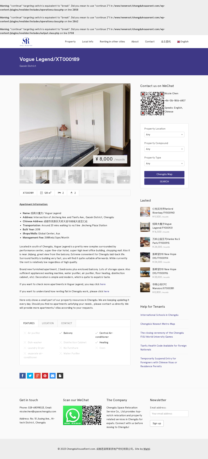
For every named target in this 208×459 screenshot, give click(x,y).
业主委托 (166, 41)
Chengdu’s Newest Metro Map (157, 323)
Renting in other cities (112, 41)
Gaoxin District (28, 66)
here (103, 284)
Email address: (158, 407)
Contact (150, 41)
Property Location (154, 128)
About (135, 41)
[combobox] (164, 134)
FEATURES (29, 323)
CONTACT (66, 323)
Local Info (87, 41)
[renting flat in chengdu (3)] (75, 125)
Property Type (152, 157)
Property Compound (156, 143)
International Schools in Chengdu (159, 315)
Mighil (146, 448)
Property (70, 41)
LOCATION (48, 323)
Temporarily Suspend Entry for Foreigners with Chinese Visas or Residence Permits (158, 362)
